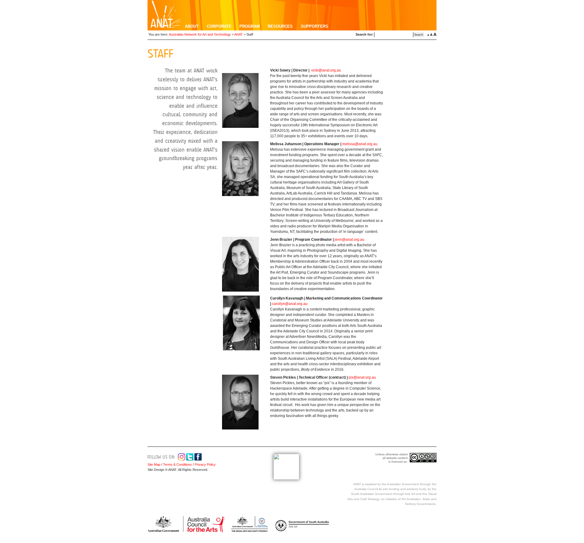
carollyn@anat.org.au (290, 304)
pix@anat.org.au (362, 377)
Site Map (154, 464)
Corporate (219, 26)
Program (249, 26)
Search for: (364, 34)
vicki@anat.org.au (326, 70)
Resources (280, 26)
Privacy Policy (205, 464)
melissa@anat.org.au (359, 144)
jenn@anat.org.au (349, 239)
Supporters (314, 26)
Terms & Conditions (177, 464)
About (192, 26)
